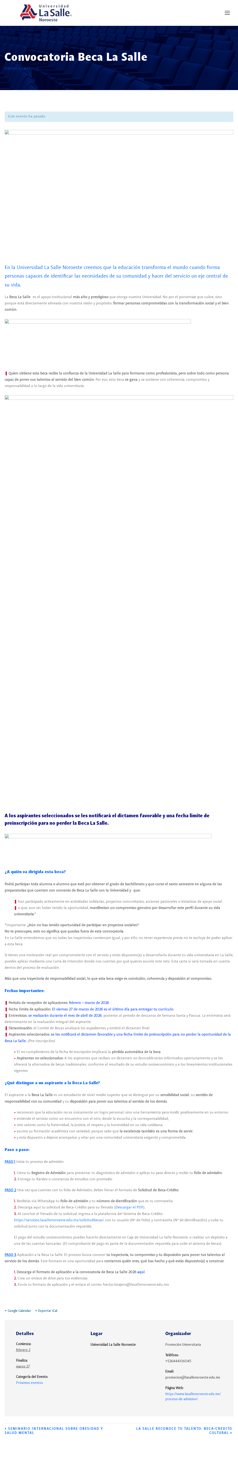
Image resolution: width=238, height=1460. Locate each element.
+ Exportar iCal (46, 1310)
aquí (141, 1272)
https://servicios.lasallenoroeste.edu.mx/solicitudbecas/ (59, 1220)
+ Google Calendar (18, 1310)
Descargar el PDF (129, 1207)
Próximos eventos (29, 1383)
